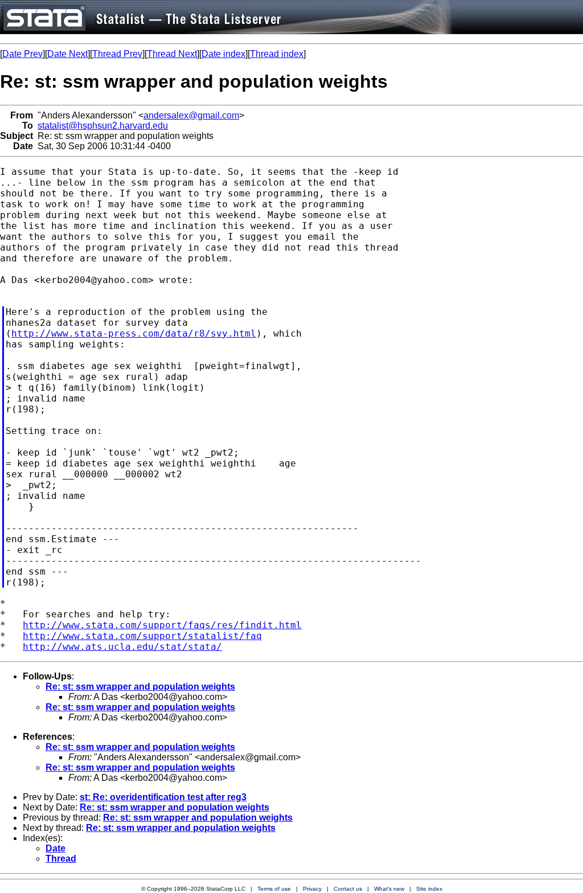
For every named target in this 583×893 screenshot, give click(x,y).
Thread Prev (117, 54)
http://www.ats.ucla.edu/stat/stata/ (122, 646)
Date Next (67, 54)
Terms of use (274, 889)
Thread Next (172, 54)
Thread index (276, 54)
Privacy (312, 889)
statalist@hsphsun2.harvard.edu (103, 125)
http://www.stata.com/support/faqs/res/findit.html (162, 625)
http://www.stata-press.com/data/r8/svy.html (133, 333)
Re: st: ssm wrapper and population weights (140, 686)
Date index (223, 54)
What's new (389, 889)
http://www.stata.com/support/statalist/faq (142, 635)
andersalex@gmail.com (191, 115)
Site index (429, 889)
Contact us (348, 889)
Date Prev (22, 54)
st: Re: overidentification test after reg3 (163, 797)
